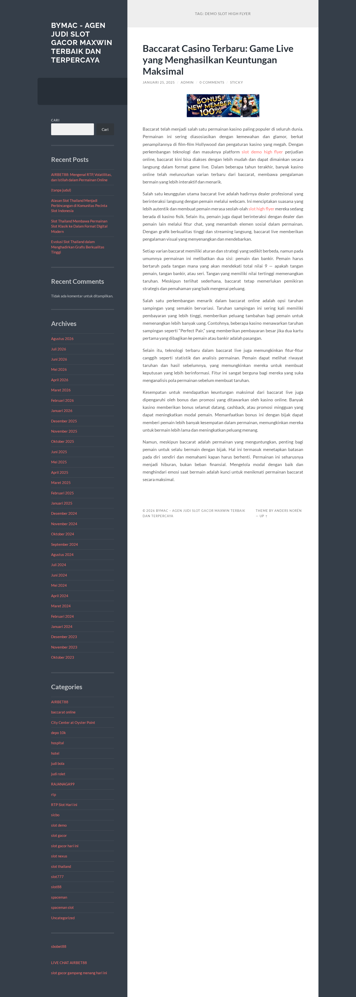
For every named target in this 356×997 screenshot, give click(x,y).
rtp (53, 794)
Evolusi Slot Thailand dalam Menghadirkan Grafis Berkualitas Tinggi (77, 246)
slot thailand (61, 866)
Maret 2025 (61, 482)
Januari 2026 (61, 410)
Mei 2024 (59, 585)
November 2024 (64, 524)
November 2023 (64, 647)
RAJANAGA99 (63, 784)
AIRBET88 (59, 702)
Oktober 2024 (62, 534)
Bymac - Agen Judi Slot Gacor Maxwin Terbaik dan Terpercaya (81, 42)
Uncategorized (63, 918)
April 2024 (59, 595)
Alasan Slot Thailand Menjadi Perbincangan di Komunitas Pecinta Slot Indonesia (79, 205)
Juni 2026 (59, 359)
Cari (55, 120)
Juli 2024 (58, 564)
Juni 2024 (59, 575)
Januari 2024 (61, 626)
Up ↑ (264, 516)
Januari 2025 (61, 503)
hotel (55, 753)
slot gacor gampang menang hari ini (79, 973)
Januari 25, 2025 (159, 82)
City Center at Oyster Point (73, 722)
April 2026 (59, 380)
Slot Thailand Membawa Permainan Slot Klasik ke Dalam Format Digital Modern (79, 226)
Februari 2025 (62, 493)
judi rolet (58, 774)
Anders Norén (288, 511)
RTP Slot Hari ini (64, 804)
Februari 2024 (62, 616)
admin (187, 82)
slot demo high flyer (262, 151)
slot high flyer (261, 208)
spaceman (59, 897)
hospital (57, 743)
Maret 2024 (61, 606)
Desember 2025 (64, 421)
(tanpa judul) (61, 190)
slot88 (56, 887)
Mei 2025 (59, 462)
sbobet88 (58, 946)
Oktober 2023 (62, 657)
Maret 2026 (61, 390)
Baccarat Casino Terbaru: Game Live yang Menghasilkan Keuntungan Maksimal (218, 59)
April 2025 (59, 472)
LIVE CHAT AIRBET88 (69, 962)
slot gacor (59, 835)
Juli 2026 (58, 349)
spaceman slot (62, 907)
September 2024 (64, 544)
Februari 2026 (62, 400)
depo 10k (58, 732)
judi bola (57, 763)
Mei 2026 (59, 369)
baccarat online (63, 712)
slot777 (57, 876)
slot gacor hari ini (64, 846)
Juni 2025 (59, 452)
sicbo (55, 815)
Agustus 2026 (62, 338)
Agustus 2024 (62, 554)
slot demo (59, 825)
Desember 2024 (64, 513)
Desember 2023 (64, 636)
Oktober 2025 (62, 441)
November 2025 (64, 431)
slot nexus (59, 856)
